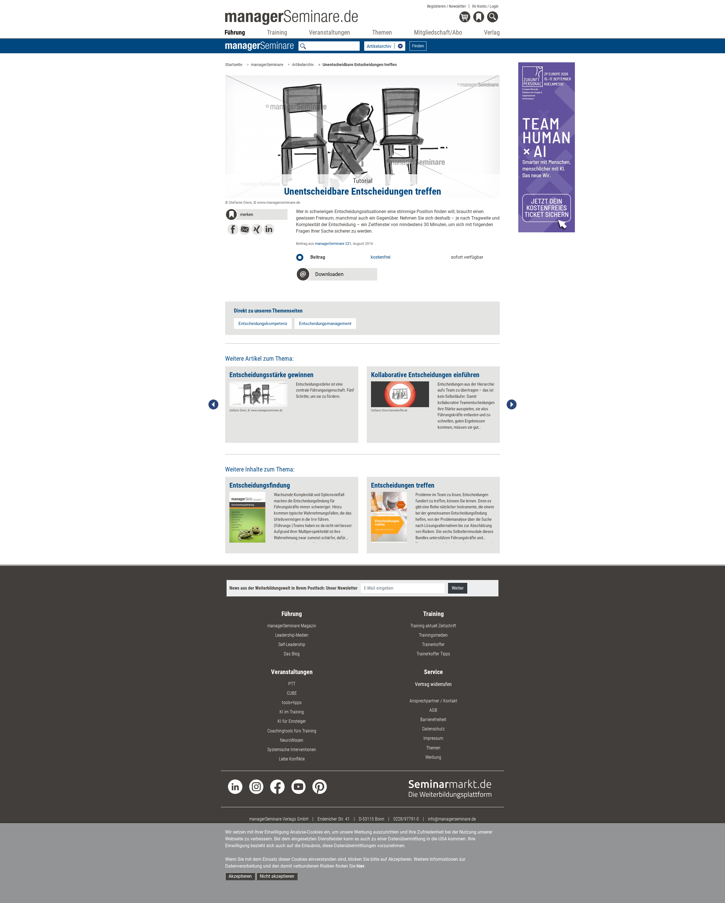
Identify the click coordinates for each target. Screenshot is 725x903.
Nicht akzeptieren (277, 876)
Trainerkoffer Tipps (433, 653)
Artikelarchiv (303, 64)
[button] (256, 215)
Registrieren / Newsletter (446, 6)
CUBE (292, 693)
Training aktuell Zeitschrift (433, 625)
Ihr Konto (485, 6)
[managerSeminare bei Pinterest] (320, 786)
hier (360, 866)
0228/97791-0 (406, 819)
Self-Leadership (291, 644)
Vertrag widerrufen (433, 684)
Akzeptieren (240, 876)
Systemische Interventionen (291, 749)
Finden (418, 46)
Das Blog (292, 653)
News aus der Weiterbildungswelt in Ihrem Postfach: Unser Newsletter (293, 588)
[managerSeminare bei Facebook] (277, 786)
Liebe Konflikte (292, 759)
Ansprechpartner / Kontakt (433, 701)
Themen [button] (382, 32)
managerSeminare (267, 64)
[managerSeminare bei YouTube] (299, 786)
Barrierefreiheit (433, 719)
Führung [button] (235, 32)
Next (511, 404)
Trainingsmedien (433, 635)
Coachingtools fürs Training (291, 731)
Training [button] (277, 32)
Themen (433, 748)
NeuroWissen (291, 740)
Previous (213, 404)
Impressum (433, 738)
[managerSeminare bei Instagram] (256, 786)
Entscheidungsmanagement (325, 323)
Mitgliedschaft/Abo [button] (438, 32)
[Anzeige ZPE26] (546, 147)
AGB (433, 710)
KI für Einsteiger (292, 721)
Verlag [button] (492, 32)
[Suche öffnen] (493, 17)
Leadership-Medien (291, 635)
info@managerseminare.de (452, 819)
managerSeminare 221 (333, 243)
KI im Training (292, 712)
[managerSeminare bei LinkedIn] (235, 786)
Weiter (458, 588)
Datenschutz (433, 729)
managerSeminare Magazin (291, 625)
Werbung (433, 757)
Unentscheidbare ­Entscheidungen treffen (360, 64)
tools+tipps (292, 702)
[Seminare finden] (450, 788)
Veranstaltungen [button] (329, 32)
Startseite (233, 64)
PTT (291, 684)
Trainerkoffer (433, 644)
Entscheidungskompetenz (262, 323)
